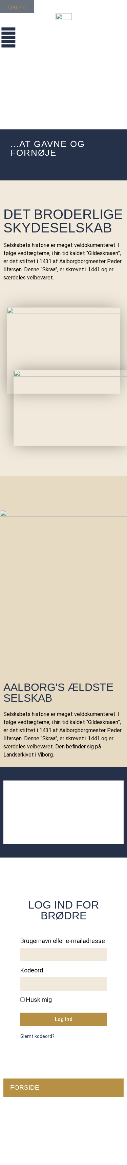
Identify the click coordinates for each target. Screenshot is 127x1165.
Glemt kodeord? (37, 1036)
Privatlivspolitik (21, 871)
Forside (24, 1087)
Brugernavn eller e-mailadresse (62, 941)
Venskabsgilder (40, 1142)
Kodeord (31, 970)
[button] (9, 812)
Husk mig (38, 1000)
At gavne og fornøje (49, 1123)
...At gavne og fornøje (47, 148)
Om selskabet (35, 1105)
